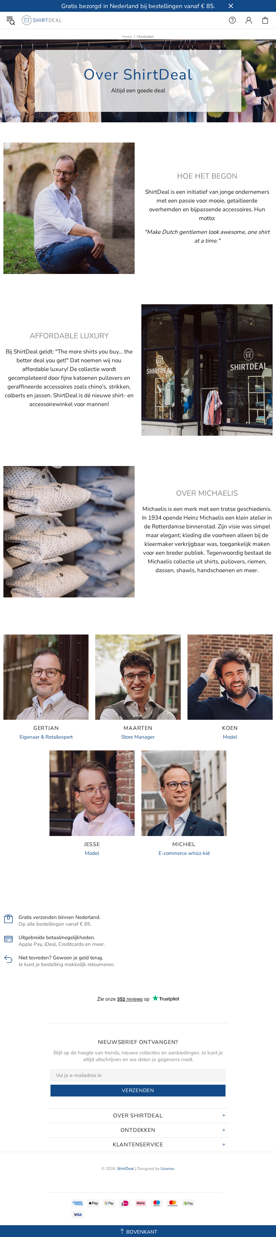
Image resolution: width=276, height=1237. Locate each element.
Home (127, 36)
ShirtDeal (42, 20)
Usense (167, 1168)
